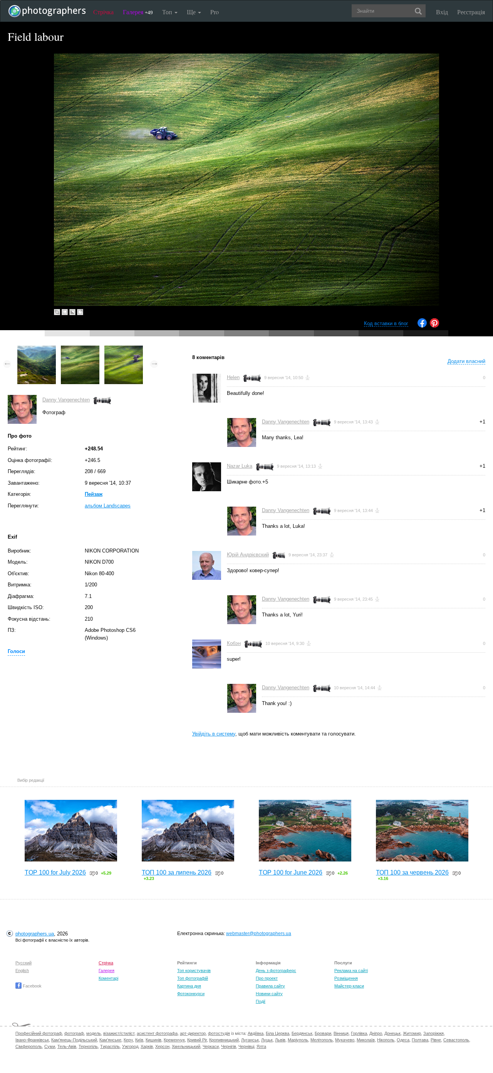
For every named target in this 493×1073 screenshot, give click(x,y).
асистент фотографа (157, 1033)
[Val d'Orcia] (123, 349)
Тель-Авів (66, 1046)
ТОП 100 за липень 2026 (176, 872)
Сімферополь (28, 1046)
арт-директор (193, 1033)
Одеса (403, 1040)
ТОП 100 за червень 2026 (412, 872)
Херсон (162, 1046)
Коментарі (108, 978)
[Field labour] (80, 349)
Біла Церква (277, 1033)
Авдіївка (255, 1033)
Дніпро (375, 1033)
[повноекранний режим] (80, 312)
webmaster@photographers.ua (258, 933)
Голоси (16, 651)
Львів (280, 1040)
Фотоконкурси (191, 993)
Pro (214, 12)
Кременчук (174, 1040)
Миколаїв (366, 1040)
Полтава (420, 1040)
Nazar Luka (239, 466)
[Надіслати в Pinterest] (434, 326)
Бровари (323, 1033)
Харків (147, 1046)
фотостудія (219, 1033)
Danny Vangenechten (66, 400)
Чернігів (228, 1046)
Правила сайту (270, 986)
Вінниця (341, 1033)
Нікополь (385, 1040)
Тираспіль (110, 1046)
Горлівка (359, 1033)
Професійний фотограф (38, 1033)
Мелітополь (321, 1040)
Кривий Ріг (197, 1040)
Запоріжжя (433, 1033)
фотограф (74, 1033)
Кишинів (153, 1040)
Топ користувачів (194, 970)
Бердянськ (302, 1033)
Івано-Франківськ (32, 1040)
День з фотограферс (276, 970)
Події (260, 1001)
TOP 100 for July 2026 (55, 872)
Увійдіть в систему (213, 734)
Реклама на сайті (351, 970)
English (22, 970)
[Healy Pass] (36, 349)
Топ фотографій (192, 978)
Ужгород (130, 1046)
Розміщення (346, 978)
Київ (139, 1040)
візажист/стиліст (118, 1033)
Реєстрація (471, 12)
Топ (168, 12)
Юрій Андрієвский (248, 554)
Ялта (261, 1046)
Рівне (436, 1040)
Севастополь (456, 1040)
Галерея (138, 12)
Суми (49, 1046)
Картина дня (189, 986)
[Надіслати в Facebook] (422, 326)
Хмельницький (186, 1046)
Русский (23, 962)
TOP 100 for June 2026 (290, 872)
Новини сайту (269, 993)
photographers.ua (34, 934)
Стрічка (103, 12)
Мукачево (344, 1040)
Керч (128, 1040)
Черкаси (211, 1046)
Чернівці (246, 1046)
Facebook (32, 986)
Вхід (442, 12)
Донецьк (392, 1033)
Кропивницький (224, 1040)
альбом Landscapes (108, 506)
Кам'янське (110, 1040)
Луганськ (250, 1040)
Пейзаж (93, 494)
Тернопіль (88, 1046)
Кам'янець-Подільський (74, 1040)
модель (93, 1033)
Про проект (267, 978)
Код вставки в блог (386, 323)
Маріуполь (298, 1040)
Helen (233, 377)
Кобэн (234, 643)
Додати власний (466, 361)
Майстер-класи (349, 986)
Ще (192, 12)
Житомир (412, 1033)
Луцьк (267, 1040)
